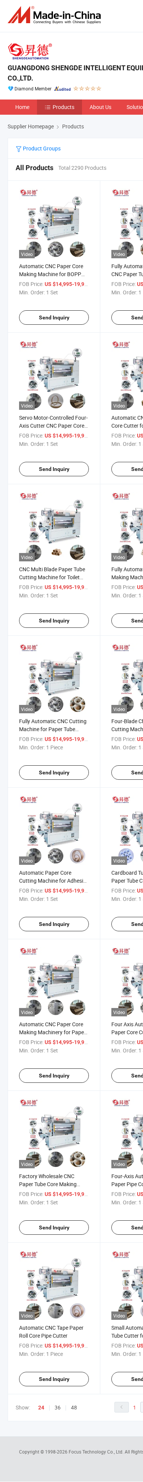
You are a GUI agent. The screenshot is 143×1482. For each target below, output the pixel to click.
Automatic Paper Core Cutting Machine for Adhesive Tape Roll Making (53, 880)
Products (63, 107)
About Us (100, 107)
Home (22, 107)
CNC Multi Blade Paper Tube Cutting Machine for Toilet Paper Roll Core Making (52, 577)
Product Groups (41, 148)
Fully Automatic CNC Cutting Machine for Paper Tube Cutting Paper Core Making (53, 729)
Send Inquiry (54, 317)
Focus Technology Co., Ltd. (97, 1452)
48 (74, 1407)
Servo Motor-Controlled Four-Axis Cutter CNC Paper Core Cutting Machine (53, 425)
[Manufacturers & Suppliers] (56, 15)
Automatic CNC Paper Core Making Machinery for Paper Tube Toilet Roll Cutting (52, 1032)
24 (41, 1408)
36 (58, 1407)
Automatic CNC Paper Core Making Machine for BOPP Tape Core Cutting (51, 274)
